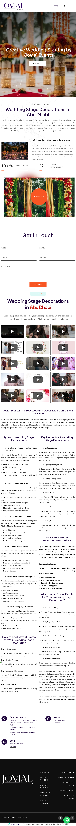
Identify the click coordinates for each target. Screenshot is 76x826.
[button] (10, 54)
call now (57, 723)
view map (13, 734)
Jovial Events (9, 817)
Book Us (59, 717)
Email (13, 740)
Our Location (18, 717)
